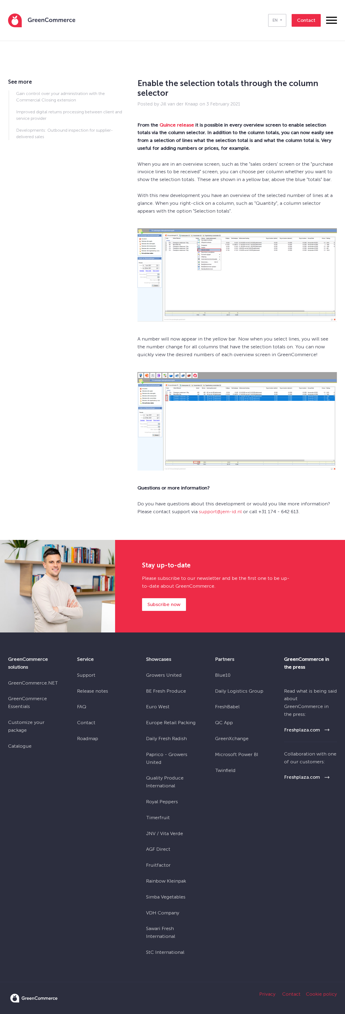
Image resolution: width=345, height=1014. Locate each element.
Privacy (267, 994)
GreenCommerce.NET (33, 683)
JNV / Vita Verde (164, 833)
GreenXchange (232, 738)
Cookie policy (321, 994)
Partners (224, 659)
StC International (165, 952)
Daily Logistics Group (239, 691)
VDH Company (162, 913)
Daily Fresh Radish (166, 738)
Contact (86, 723)
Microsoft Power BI (236, 754)
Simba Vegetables (165, 897)
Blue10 (222, 675)
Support (86, 675)
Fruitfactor (158, 865)
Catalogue (20, 746)
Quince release (177, 125)
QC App (224, 723)
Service (85, 659)
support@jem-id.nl (220, 512)
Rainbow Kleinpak (166, 881)
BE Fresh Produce (166, 691)
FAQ (81, 707)
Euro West (158, 707)
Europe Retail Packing (171, 723)
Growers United (164, 675)
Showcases (158, 659)
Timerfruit (158, 818)
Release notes (92, 691)
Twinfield (225, 770)
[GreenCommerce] (33, 1001)
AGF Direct (158, 849)
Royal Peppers (162, 802)
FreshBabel (227, 707)
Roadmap (87, 738)
